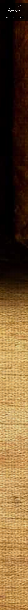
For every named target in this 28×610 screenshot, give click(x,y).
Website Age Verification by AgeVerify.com (26, 609)
